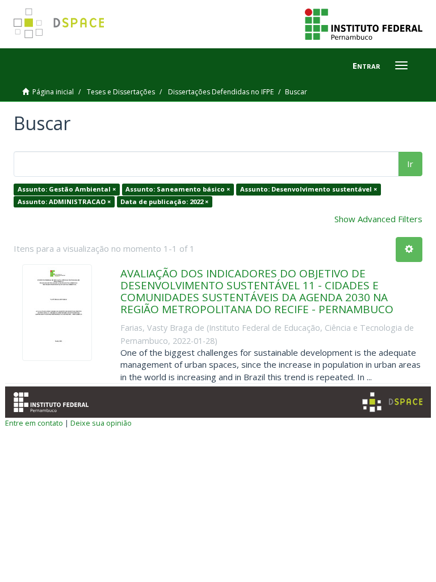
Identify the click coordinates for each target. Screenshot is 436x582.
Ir (410, 163)
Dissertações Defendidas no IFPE (221, 92)
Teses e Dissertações (121, 92)
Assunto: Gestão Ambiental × (67, 189)
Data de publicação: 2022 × (164, 201)
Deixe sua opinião (101, 423)
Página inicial (53, 92)
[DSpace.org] (392, 402)
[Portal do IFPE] (363, 23)
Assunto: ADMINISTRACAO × (64, 201)
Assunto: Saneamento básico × (177, 189)
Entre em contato (34, 423)
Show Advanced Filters (378, 219)
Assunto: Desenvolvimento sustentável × (308, 189)
